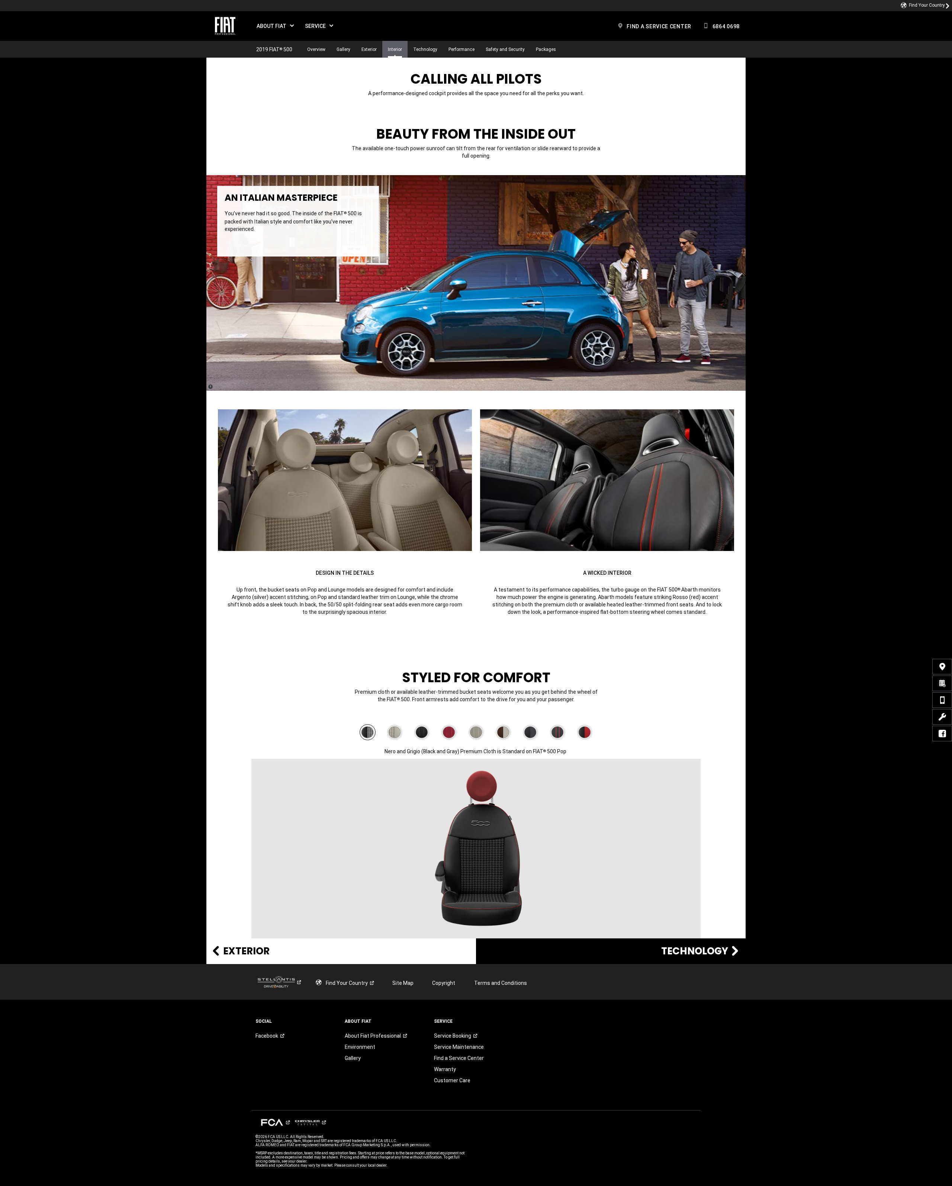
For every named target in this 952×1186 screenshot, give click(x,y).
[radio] (368, 732)
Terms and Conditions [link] (500, 983)
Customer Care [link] (452, 1080)
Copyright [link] (443, 983)
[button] (275, 26)
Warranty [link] (447, 1069)
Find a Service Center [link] (459, 1058)
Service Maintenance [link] (459, 1047)
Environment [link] (360, 1047)
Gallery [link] (353, 1058)
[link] (925, 5)
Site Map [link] (403, 983)
